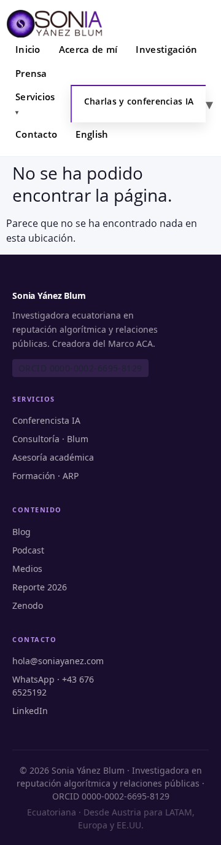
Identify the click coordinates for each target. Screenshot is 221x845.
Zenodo (27, 605)
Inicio (28, 49)
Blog (21, 532)
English (92, 134)
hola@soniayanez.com (58, 661)
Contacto (36, 134)
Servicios (35, 96)
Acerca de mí (88, 49)
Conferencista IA (46, 420)
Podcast (28, 550)
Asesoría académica (53, 457)
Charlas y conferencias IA (139, 101)
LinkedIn (30, 710)
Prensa (31, 73)
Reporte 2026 (39, 587)
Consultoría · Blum (50, 439)
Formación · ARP (45, 476)
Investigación (166, 49)
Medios (27, 568)
